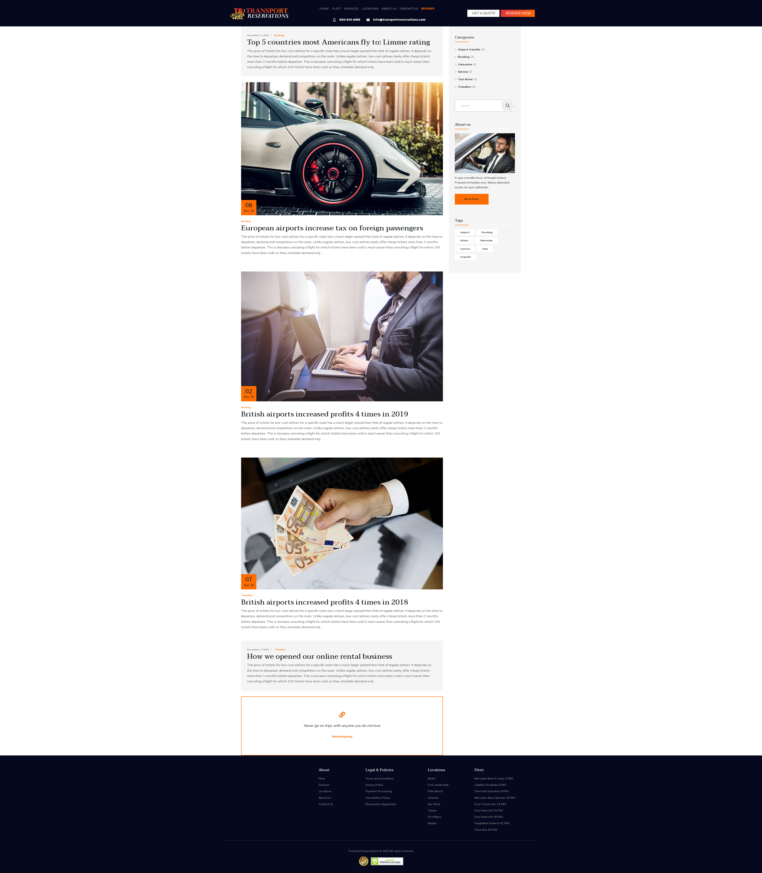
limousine (487, 240)
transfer (466, 256)
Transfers (247, 595)
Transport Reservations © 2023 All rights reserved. (381, 851)
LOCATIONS (370, 8)
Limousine (465, 64)
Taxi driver (465, 79)
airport (465, 232)
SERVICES (351, 8)
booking (487, 232)
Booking (279, 35)
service (465, 248)
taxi (485, 248)
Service (463, 71)
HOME (324, 8)
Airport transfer (469, 49)
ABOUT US (389, 8)
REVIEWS (428, 8)
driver (464, 240)
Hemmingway (342, 736)
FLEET (336, 8)
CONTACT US (409, 8)
